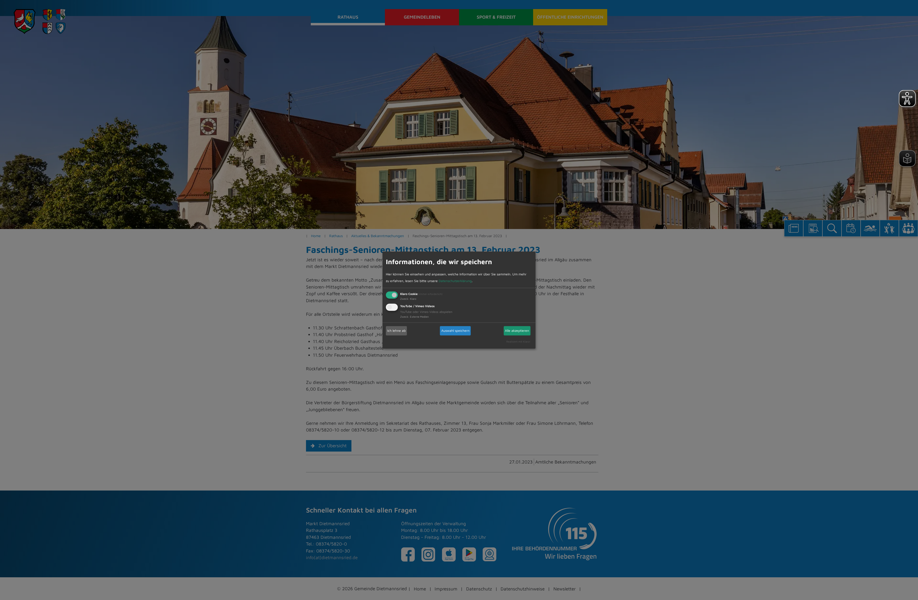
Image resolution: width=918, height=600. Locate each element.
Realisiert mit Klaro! (518, 341)
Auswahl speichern (455, 330)
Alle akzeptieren (517, 330)
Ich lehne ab (396, 330)
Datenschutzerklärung (455, 281)
